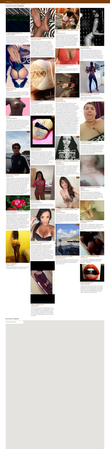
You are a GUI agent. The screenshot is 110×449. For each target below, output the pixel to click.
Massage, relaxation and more (64, 65)
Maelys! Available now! (87, 221)
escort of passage (11, 263)
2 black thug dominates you (14, 33)
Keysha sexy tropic (36, 148)
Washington (22, 3)
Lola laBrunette (84, 47)
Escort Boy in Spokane (12, 174)
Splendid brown (35, 201)
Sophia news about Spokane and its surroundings (66, 99)
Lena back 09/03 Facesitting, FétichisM (42, 38)
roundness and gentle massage (89, 142)
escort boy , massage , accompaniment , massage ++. (67, 161)
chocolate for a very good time (40, 242)
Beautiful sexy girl (11, 88)
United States (16, 3)
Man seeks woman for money (64, 256)
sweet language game (86, 282)
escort (8, 116)
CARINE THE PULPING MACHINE (89, 256)
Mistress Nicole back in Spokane (89, 94)
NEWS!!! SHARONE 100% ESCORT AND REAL (67, 30)
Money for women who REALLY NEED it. (17, 211)
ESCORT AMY (8, 1)
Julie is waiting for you (37, 304)
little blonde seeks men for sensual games (90, 188)
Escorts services (9, 3)
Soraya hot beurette (37, 101)
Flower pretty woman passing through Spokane (67, 210)
